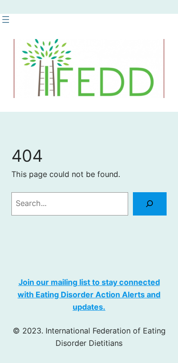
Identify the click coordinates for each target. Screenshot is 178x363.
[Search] (150, 204)
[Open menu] (5, 19)
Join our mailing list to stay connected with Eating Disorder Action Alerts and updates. (89, 294)
